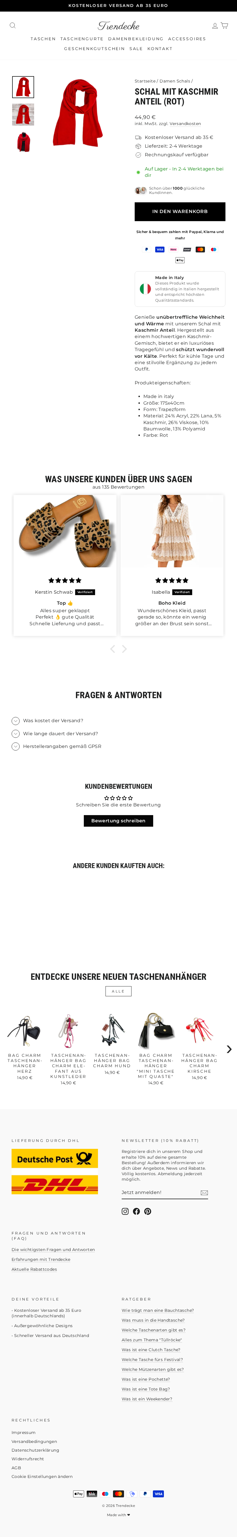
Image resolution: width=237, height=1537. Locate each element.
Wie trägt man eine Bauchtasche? (158, 1310)
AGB (16, 1468)
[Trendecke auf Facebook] (136, 1211)
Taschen (43, 38)
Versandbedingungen (34, 1441)
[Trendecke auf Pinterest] (147, 1211)
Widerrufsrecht (28, 1459)
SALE (136, 48)
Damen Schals (175, 81)
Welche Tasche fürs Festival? (152, 1359)
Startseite (145, 81)
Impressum (24, 1432)
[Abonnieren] (204, 1192)
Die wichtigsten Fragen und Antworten (53, 1249)
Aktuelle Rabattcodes (34, 1269)
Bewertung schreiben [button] (118, 820)
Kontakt (160, 48)
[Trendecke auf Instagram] (125, 1211)
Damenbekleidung (136, 38)
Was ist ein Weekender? (147, 1399)
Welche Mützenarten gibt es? (153, 1369)
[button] (114, 649)
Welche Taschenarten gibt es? (154, 1330)
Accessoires (187, 38)
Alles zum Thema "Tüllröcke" (152, 1340)
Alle (118, 991)
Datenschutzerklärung (35, 1450)
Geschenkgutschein (94, 48)
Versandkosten (185, 123)
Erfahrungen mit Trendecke (41, 1259)
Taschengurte (82, 38)
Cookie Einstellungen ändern (42, 1476)
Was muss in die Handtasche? (153, 1320)
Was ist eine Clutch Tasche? (151, 1349)
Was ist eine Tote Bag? (146, 1389)
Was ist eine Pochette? (146, 1379)
